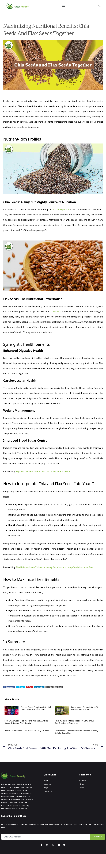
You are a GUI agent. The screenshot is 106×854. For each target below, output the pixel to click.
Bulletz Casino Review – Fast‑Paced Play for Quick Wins (27, 730)
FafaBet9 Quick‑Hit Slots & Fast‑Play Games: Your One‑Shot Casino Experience (74, 722)
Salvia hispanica (61, 209)
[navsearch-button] (98, 6)
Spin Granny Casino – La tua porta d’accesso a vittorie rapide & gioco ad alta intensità (26, 722)
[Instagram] (47, 845)
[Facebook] (41, 845)
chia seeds (56, 311)
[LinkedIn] (58, 845)
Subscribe (97, 836)
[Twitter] (53, 845)
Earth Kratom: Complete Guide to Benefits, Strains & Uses (84, 708)
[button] (63, 6)
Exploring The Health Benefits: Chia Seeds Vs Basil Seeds (43, 471)
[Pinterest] (64, 845)
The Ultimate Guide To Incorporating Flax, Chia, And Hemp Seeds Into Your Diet (54, 567)
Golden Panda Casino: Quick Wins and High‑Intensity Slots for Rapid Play (76, 731)
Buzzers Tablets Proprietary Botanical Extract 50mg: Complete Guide (36, 708)
